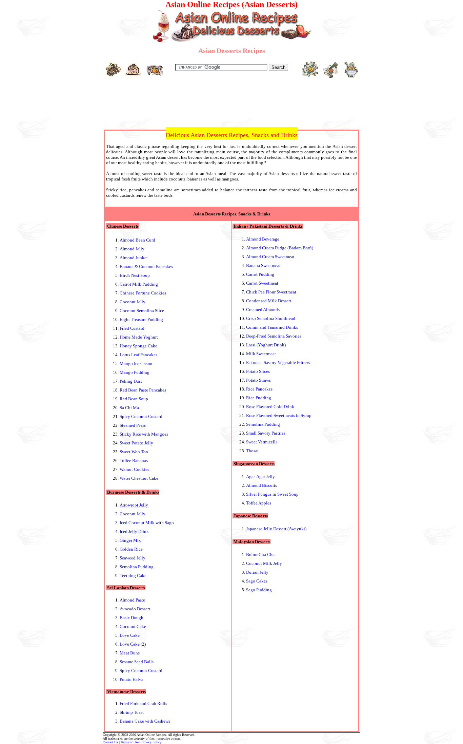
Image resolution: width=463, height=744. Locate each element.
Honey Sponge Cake (138, 345)
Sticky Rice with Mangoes (144, 434)
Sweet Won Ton (134, 451)
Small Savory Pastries (265, 433)
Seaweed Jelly (132, 557)
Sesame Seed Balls (137, 661)
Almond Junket (134, 257)
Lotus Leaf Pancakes (138, 354)
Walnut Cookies (134, 469)
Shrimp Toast (132, 712)
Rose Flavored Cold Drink (270, 406)
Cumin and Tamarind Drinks (272, 327)
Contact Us (110, 742)
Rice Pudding (258, 397)
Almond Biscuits (261, 485)
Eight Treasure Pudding (141, 319)
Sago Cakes (256, 581)
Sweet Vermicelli (261, 441)
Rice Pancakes (259, 389)
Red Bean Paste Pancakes (143, 390)
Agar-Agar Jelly (260, 476)
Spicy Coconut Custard (141, 416)
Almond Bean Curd (137, 240)
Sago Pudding (259, 589)
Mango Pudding (134, 372)
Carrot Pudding (260, 274)
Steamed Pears (133, 425)
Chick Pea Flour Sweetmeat (271, 291)
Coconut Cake (133, 626)
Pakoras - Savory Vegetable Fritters (278, 362)
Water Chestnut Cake (139, 478)
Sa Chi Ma (129, 407)
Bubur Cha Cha (260, 554)
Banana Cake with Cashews (145, 721)
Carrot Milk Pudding (139, 284)
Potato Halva (131, 679)
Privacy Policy (151, 742)
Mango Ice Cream (136, 363)
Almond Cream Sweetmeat (270, 256)
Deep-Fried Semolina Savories (273, 336)
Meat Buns (130, 652)
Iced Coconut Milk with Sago (147, 522)
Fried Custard (132, 328)
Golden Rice (131, 549)
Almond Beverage (262, 239)
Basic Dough (131, 617)
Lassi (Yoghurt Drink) (266, 344)
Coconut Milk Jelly (264, 563)
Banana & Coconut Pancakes (146, 266)
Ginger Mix (130, 540)
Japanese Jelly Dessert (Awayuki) (276, 528)
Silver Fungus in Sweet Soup (272, 494)
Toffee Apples (258, 502)
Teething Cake (133, 575)
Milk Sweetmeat (261, 353)
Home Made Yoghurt (139, 337)
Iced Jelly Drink (134, 531)
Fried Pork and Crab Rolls (143, 703)
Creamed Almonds (263, 309)
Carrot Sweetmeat (262, 283)
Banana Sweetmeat (263, 265)
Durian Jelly (257, 572)
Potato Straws (258, 380)
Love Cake (130, 635)
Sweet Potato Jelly (136, 442)
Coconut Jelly (132, 301)
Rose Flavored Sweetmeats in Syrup (278, 415)
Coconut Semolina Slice (142, 310)
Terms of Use (130, 742)
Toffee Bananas (134, 460)
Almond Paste (132, 600)
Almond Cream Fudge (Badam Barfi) (279, 247)
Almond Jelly (132, 248)
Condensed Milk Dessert (268, 300)
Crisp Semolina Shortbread (270, 318)
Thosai (252, 450)
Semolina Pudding (137, 566)
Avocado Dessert (135, 608)
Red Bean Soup (134, 398)
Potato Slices (258, 371)
